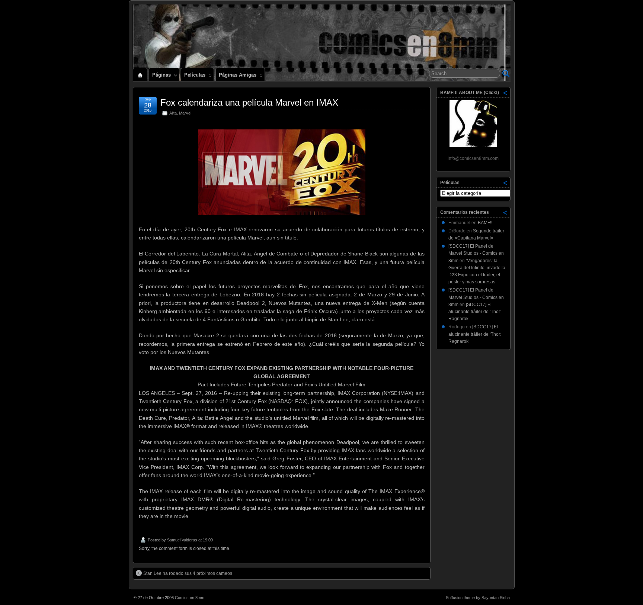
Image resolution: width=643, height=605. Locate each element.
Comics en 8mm (189, 597)
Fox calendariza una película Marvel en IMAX (249, 102)
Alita (173, 113)
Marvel (185, 113)
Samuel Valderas (182, 540)
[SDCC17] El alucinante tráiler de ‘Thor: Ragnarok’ (474, 311)
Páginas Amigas (237, 75)
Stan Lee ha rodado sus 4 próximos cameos (187, 573)
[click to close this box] (505, 92)
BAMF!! (485, 222)
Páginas (161, 75)
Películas (194, 75)
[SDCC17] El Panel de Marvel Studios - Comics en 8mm (476, 253)
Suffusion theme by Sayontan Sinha (478, 597)
